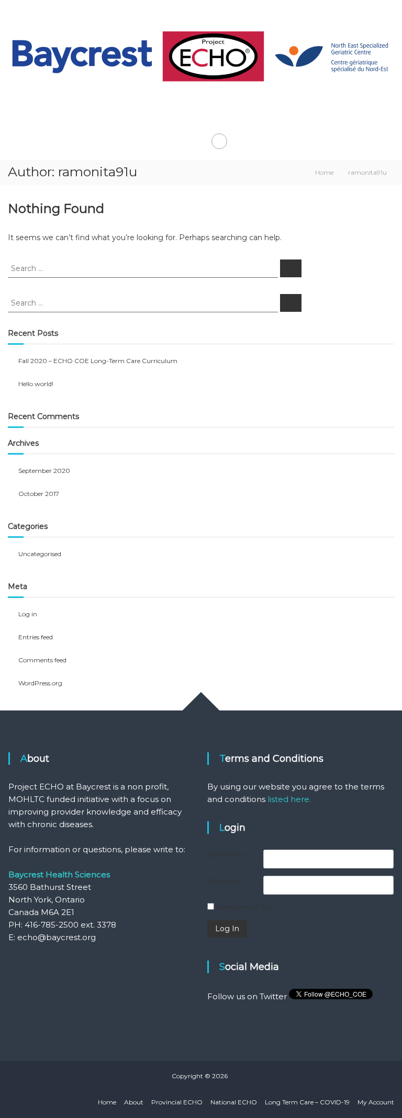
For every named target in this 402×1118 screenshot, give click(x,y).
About (133, 1102)
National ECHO (233, 1102)
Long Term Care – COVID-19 (307, 1102)
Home (107, 1102)
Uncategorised (39, 554)
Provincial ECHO (177, 1102)
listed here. (289, 799)
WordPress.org (40, 683)
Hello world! (35, 384)
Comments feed (42, 660)
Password (225, 881)
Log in (27, 614)
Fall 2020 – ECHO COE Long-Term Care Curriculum (97, 361)
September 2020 (44, 471)
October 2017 (38, 494)
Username (226, 855)
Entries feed (35, 637)
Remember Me (243, 907)
